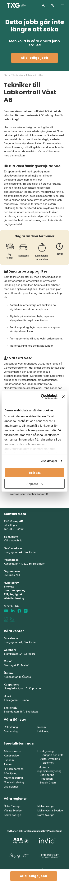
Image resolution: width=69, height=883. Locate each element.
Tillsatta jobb (17, 75)
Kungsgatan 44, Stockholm (20, 552)
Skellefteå (10, 707)
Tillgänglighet (13, 594)
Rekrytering (11, 727)
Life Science (11, 786)
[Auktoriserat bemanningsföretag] (6, 619)
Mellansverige (45, 806)
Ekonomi (9, 759)
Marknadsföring (13, 777)
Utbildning (43, 731)
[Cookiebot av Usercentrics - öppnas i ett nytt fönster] (43, 396)
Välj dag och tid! (13, 540)
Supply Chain (48, 782)
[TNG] (16, 5)
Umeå (7, 696)
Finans (8, 764)
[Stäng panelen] (63, 396)
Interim (41, 727)
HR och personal (14, 768)
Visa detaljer (48, 461)
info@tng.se (11, 525)
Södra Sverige (12, 814)
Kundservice (11, 755)
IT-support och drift (51, 754)
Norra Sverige (45, 814)
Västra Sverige (13, 810)
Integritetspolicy (14, 590)
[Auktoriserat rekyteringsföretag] (12, 619)
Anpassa (32, 483)
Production (46, 778)
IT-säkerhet (46, 762)
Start (6, 75)
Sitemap (9, 586)
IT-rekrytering (45, 751)
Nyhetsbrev (11, 582)
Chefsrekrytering (14, 782)
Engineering (47, 774)
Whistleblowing (14, 598)
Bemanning (11, 731)
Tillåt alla (34, 472)
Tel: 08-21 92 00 (14, 528)
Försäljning (10, 773)
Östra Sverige (12, 806)
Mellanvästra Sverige (50, 810)
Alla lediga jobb (34, 58)
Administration (12, 751)
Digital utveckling (50, 758)
